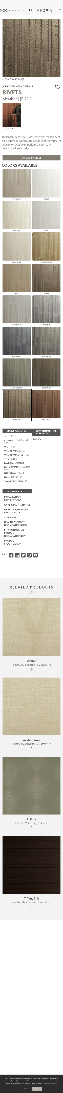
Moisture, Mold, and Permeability (17, 511)
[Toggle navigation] (60, 10)
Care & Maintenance (17, 504)
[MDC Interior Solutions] (12, 10)
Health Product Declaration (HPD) (16, 523)
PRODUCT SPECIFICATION (13, 542)
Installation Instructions (13, 498)
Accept (37, 1089)
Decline (26, 1089)
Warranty (11, 517)
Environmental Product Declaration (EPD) (15, 532)
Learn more (53, 1083)
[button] (57, 87)
